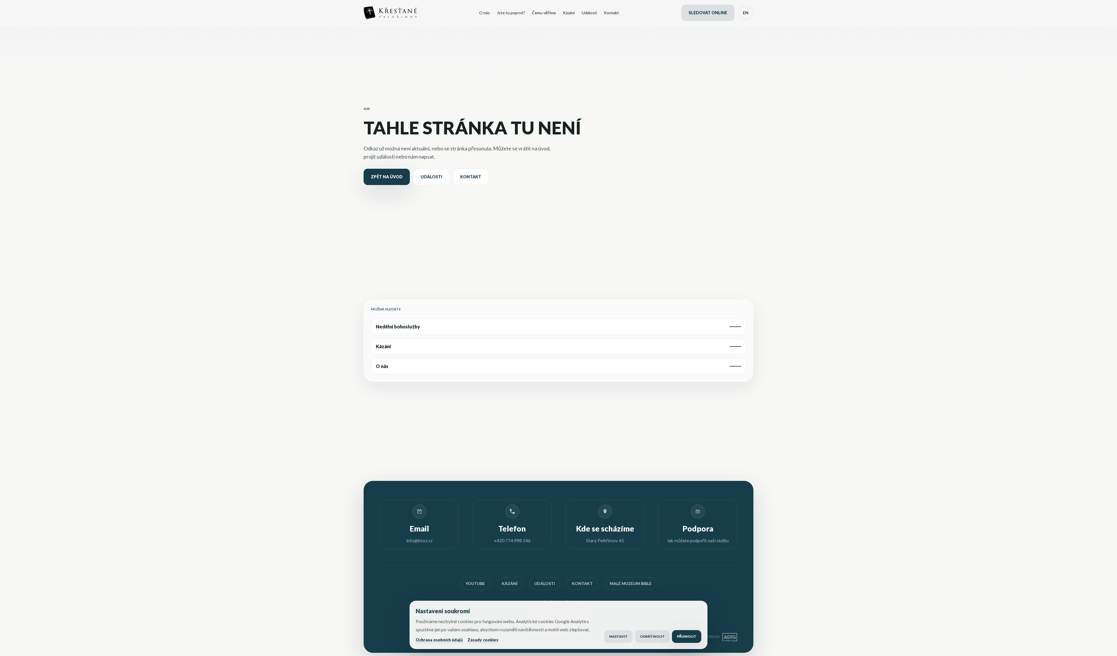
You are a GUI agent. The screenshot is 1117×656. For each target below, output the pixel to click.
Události (589, 12)
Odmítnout (652, 636)
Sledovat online (708, 12)
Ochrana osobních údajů (439, 639)
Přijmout (686, 636)
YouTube (475, 583)
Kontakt (611, 12)
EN (745, 12)
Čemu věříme (544, 12)
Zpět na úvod (387, 176)
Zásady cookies (482, 639)
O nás (484, 12)
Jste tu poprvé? (511, 12)
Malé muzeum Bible (631, 583)
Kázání (569, 12)
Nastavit (618, 636)
